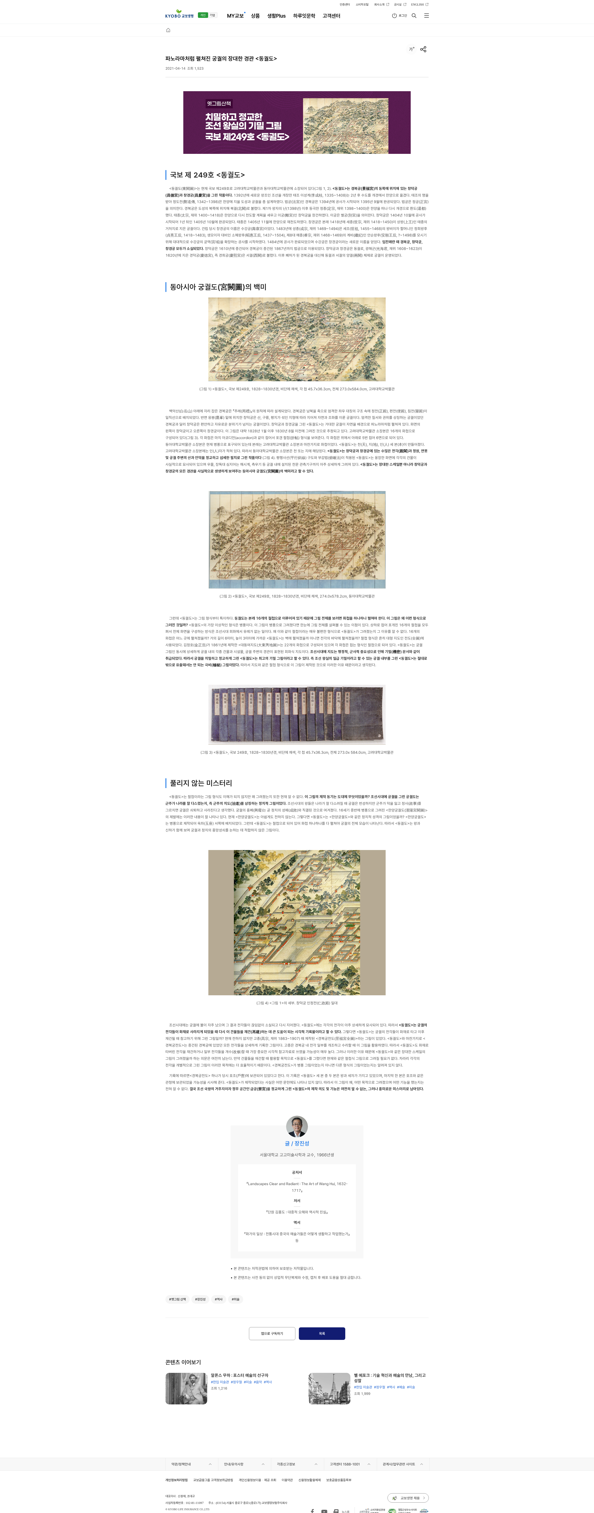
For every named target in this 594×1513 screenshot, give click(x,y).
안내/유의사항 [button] (233, 1464)
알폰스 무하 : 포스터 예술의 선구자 (239, 1375)
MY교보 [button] (235, 16)
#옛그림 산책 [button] (177, 1299)
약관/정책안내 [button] (181, 1464)
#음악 (258, 1382)
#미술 (248, 1382)
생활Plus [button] (276, 16)
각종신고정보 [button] (286, 1464)
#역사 (268, 1382)
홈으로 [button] (168, 30)
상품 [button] (255, 16)
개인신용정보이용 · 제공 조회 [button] (257, 1480)
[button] (179, 14)
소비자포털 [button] (362, 4)
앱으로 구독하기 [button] (272, 1334)
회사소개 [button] (379, 4)
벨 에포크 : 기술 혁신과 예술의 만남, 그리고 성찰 (390, 1378)
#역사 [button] (219, 1299)
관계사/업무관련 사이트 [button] (399, 1464)
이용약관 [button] (287, 1480)
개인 (203, 15)
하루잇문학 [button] (304, 16)
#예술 (401, 1387)
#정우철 (236, 1382)
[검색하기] (414, 15)
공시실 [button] (398, 4)
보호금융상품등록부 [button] (338, 1480)
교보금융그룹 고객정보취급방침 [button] (213, 1480)
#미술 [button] (235, 1299)
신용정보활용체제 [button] (309, 1480)
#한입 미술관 (220, 1382)
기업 (212, 15)
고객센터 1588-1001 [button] (345, 1464)
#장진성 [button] (200, 1299)
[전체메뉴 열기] (426, 15)
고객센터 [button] (331, 16)
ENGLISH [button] (417, 4)
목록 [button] (322, 1334)
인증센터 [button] (345, 4)
